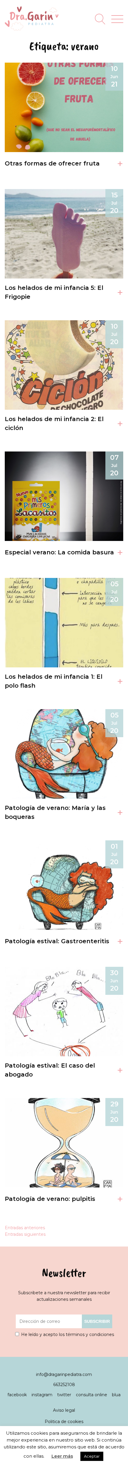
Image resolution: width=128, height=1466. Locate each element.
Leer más (62, 1456)
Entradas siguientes (25, 1234)
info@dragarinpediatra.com (64, 1374)
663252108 (64, 1384)
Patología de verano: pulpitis (50, 1198)
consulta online (92, 1394)
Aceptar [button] (92, 1456)
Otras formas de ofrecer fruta (52, 163)
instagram (43, 1394)
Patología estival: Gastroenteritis (57, 941)
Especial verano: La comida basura (59, 552)
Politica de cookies (64, 1421)
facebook (17, 1394)
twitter (64, 1394)
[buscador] (100, 19)
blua (116, 1394)
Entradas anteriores (25, 1227)
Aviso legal (64, 1410)
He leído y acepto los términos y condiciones (67, 1334)
